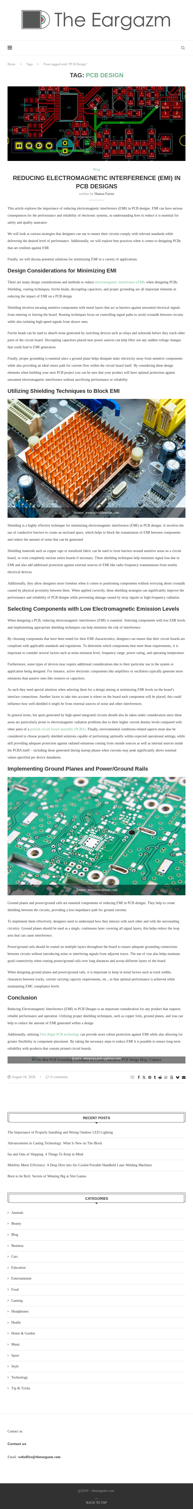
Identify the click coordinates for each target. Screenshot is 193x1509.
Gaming (17, 1300)
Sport (15, 1355)
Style (15, 1366)
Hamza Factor (104, 194)
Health (16, 1322)
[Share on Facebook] (139, 1078)
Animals (17, 1213)
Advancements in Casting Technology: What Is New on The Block (55, 1143)
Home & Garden (23, 1333)
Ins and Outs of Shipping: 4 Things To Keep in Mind (45, 1154)
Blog (14, 1235)
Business (17, 1246)
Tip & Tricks (20, 1388)
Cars (14, 1256)
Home (12, 64)
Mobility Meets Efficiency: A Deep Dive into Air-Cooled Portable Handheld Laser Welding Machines (80, 1165)
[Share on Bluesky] (177, 1077)
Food (15, 1289)
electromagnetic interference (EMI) (120, 282)
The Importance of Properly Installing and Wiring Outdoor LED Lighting (60, 1132)
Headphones (19, 1311)
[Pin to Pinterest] (149, 1078)
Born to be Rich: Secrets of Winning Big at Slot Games (47, 1176)
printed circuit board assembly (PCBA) (58, 729)
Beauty (16, 1223)
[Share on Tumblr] (155, 1078)
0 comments (59, 1077)
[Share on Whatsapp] (165, 1078)
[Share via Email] (183, 1078)
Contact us (15, 1431)
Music (15, 1344)
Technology (19, 1377)
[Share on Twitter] (144, 1077)
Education (18, 1268)
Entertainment (21, 1278)
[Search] (182, 48)
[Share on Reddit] (160, 1078)
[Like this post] (132, 1078)
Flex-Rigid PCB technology (59, 1034)
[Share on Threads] (171, 1077)
